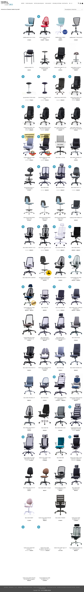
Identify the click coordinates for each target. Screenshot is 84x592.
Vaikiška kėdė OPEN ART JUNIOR (44, 38)
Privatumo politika (51, 587)
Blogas (78, 587)
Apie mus (6, 587)
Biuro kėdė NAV (60, 367)
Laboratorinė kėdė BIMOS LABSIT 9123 (44, 218)
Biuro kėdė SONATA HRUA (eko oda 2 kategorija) (45, 128)
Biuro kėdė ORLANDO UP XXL (75, 158)
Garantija (20, 587)
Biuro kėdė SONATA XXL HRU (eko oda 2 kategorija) (76, 128)
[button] (78, 3)
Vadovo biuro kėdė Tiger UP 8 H (60, 548)
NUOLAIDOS (48, 3)
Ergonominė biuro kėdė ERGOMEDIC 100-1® (76, 428)
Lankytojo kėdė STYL (29, 67)
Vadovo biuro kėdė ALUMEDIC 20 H (76, 518)
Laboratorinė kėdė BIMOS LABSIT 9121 (29, 218)
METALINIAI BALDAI (39, 3)
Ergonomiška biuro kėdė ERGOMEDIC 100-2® (29, 458)
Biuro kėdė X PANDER (60, 517)
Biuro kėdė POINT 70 (76, 187)
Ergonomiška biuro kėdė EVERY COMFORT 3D (29, 338)
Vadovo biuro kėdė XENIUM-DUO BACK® (44, 368)
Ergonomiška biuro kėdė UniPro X (29, 158)
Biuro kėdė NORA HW (60, 247)
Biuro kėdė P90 (44, 427)
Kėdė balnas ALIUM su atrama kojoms (76, 68)
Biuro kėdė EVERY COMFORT (29, 277)
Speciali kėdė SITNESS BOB (29, 97)
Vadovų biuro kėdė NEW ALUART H (29, 548)
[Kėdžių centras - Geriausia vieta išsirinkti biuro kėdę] (7, 3)
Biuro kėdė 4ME (60, 457)
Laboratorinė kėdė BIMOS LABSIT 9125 (60, 218)
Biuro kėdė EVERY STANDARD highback (44, 338)
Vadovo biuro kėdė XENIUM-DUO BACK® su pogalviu (29, 578)
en (69, 3)
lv (71, 3)
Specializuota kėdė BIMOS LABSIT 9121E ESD (44, 278)
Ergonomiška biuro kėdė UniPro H (44, 158)
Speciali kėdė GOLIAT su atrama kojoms (44, 68)
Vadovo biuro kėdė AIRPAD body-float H (60, 398)
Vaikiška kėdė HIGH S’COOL (29, 37)
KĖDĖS (22, 3)
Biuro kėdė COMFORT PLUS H (45, 248)
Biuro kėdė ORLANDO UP (29, 397)
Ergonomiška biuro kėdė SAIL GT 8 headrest (75, 548)
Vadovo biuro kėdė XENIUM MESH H (45, 518)
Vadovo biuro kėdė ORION (60, 97)
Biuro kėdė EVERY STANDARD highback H (60, 338)
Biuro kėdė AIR (44, 307)
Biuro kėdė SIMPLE (76, 247)
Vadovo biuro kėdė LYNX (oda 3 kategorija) (75, 98)
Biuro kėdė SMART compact (45, 487)
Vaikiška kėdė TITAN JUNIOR (76, 37)
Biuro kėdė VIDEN (76, 337)
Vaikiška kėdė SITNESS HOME (60, 38)
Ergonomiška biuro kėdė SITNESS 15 (76, 278)
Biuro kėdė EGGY (44, 397)
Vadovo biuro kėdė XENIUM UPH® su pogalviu (76, 398)
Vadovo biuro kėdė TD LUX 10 (60, 68)
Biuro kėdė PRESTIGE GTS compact (29, 488)
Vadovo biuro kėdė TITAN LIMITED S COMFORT (76, 458)
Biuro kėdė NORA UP (60, 307)
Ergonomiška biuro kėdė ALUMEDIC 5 (60, 488)
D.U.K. (16, 587)
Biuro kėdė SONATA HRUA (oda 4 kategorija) (60, 128)
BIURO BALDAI (29, 3)
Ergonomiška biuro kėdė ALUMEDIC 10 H (44, 578)
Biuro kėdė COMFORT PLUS (29, 247)
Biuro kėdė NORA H (60, 187)
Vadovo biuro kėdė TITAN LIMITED (44, 458)
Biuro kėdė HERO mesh (60, 427)
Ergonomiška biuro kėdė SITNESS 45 (29, 308)
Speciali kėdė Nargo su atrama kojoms (29, 188)
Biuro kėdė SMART (29, 517)
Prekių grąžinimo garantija (39, 587)
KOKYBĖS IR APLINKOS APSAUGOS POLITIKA (66, 587)
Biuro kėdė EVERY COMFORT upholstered (75, 308)
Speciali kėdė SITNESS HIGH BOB (44, 98)
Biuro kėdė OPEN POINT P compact (29, 428)
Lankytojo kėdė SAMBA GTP (76, 217)
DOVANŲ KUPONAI (57, 3)
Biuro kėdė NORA (44, 187)
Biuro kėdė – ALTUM (60, 157)
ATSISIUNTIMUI (42, 588)
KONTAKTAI (65, 3)
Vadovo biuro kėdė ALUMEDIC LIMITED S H (44, 548)
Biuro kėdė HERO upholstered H (76, 488)
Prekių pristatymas (27, 587)
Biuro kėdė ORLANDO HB (76, 367)
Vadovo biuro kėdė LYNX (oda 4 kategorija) (29, 128)
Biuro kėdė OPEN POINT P (60, 277)
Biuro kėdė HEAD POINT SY (29, 367)
